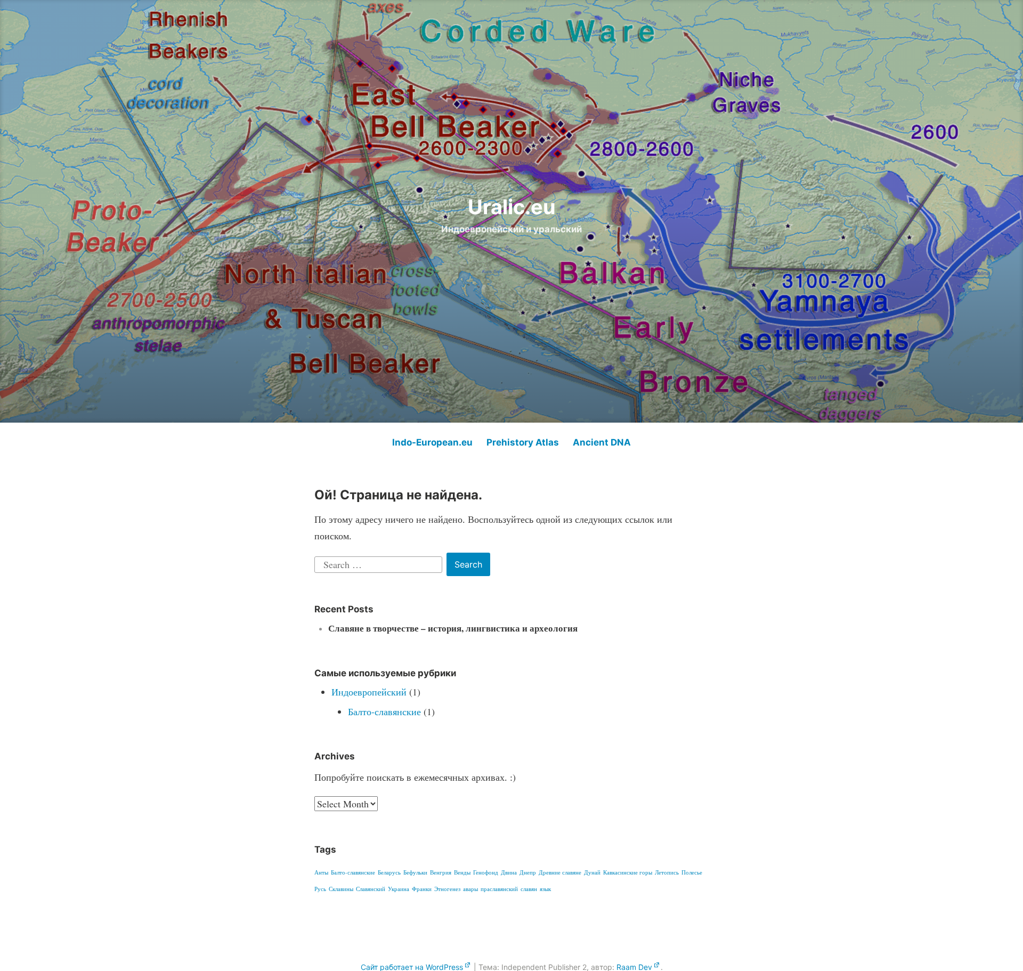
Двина (509, 872)
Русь (320, 889)
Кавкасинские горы (627, 872)
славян (529, 889)
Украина (398, 889)
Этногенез (447, 889)
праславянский (499, 889)
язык (545, 889)
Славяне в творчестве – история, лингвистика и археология (453, 628)
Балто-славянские (384, 711)
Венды (462, 872)
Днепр (527, 872)
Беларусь (389, 872)
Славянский (370, 889)
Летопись (667, 872)
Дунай (592, 872)
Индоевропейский (369, 691)
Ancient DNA (602, 442)
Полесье (691, 872)
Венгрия (440, 872)
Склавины (341, 889)
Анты (321, 872)
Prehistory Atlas (522, 442)
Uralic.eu (512, 207)
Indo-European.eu (432, 442)
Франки (422, 889)
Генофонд (485, 872)
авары (470, 889)
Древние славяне (560, 872)
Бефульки (415, 872)
